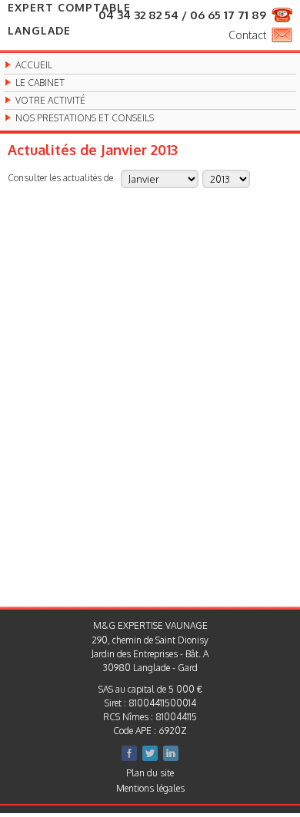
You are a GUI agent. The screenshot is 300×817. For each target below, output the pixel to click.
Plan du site (150, 773)
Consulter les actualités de (60, 177)
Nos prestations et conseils (84, 118)
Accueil (33, 65)
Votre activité (50, 100)
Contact (247, 34)
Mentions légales (150, 788)
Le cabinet (40, 83)
